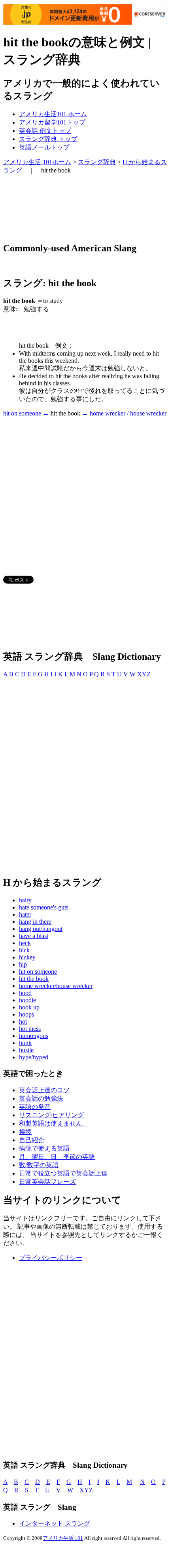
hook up (29, 1007)
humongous (33, 1035)
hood (25, 993)
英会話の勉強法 (41, 1098)
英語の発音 (35, 1106)
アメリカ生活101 (53, 114)
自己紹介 (31, 1140)
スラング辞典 (48, 139)
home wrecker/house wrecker (56, 985)
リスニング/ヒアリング (51, 1115)
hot (23, 1021)
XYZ (144, 674)
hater (25, 914)
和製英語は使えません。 (54, 1123)
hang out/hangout (40, 928)
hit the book (34, 978)
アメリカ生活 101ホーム (37, 162)
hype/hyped (33, 1057)
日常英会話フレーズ (47, 1181)
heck (25, 943)
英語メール (44, 147)
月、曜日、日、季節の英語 (57, 1156)
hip (23, 964)
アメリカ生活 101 (63, 1538)
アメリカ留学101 (52, 122)
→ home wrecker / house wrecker (124, 413)
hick (24, 950)
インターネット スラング (54, 1523)
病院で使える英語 (44, 1148)
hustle (26, 1050)
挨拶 (25, 1131)
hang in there (35, 921)
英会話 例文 (45, 130)
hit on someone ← (26, 413)
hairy (25, 900)
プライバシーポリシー (50, 1257)
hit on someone (38, 971)
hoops (26, 1014)
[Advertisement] (66, 208)
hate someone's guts (43, 907)
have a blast (33, 935)
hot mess (30, 1028)
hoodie (27, 1000)
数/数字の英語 (39, 1165)
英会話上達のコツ (44, 1090)
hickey (27, 957)
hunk (25, 1043)
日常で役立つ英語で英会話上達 (63, 1173)
